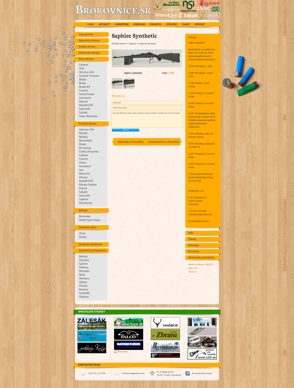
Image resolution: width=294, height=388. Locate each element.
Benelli (83, 133)
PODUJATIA (155, 24)
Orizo (82, 233)
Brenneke (84, 216)
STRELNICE (171, 24)
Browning (85, 148)
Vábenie (84, 297)
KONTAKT (200, 24)
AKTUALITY (104, 24)
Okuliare (84, 278)
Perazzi (83, 177)
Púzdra (83, 286)
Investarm (85, 98)
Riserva (83, 289)
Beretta (83, 137)
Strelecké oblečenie (90, 244)
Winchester (85, 203)
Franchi (83, 90)
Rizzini (83, 188)
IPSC (191, 233)
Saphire (83, 199)
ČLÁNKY (186, 24)
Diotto (83, 237)
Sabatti (83, 112)
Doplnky (84, 260)
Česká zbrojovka (88, 152)
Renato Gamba (88, 185)
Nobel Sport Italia (89, 220)
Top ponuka (86, 34)
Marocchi (84, 174)
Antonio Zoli (86, 72)
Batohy (83, 256)
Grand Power (86, 94)
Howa (82, 163)
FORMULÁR (139, 24)
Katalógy (193, 245)
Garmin (83, 264)
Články (192, 239)
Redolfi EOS (86, 105)
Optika (83, 282)
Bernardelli (85, 140)
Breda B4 (84, 87)
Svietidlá (84, 293)
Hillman (84, 267)
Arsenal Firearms (89, 76)
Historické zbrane (89, 52)
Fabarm (83, 65)
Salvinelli (84, 109)
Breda (82, 83)
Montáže (84, 271)
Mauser (83, 101)
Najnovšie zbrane (89, 40)
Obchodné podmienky (201, 257)
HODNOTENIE (122, 24)
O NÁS (90, 24)
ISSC (82, 68)
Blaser (83, 79)
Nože (82, 275)
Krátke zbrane (87, 46)
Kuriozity (193, 251)
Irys (81, 170)
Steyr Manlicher (88, 116)
